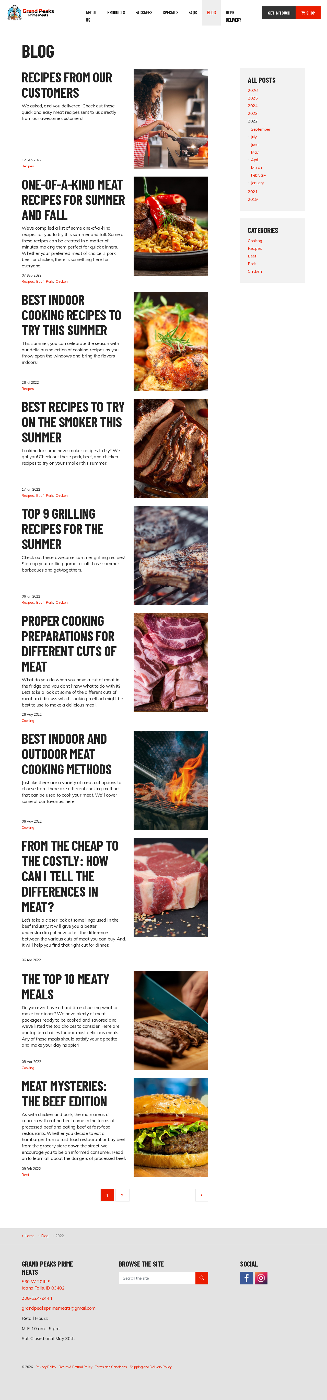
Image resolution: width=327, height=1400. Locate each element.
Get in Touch (279, 13)
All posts (261, 79)
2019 (253, 199)
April (255, 159)
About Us (91, 16)
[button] (201, 1278)
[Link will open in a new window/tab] (246, 1278)
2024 (253, 105)
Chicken (62, 281)
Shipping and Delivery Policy (151, 1367)
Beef (39, 281)
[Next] (201, 1195)
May (255, 152)
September (260, 129)
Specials (171, 12)
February (258, 175)
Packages (144, 12)
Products (116, 12)
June (254, 144)
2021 (253, 191)
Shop (310, 13)
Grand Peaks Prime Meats (30, 13)
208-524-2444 (37, 1298)
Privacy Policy (46, 1367)
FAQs (193, 12)
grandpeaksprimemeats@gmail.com (59, 1308)
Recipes (28, 166)
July (254, 136)
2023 (253, 113)
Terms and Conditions (111, 1367)
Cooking (28, 720)
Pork (49, 281)
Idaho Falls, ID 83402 (43, 1288)
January (257, 182)
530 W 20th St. (37, 1281)
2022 (253, 120)
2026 (253, 90)
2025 (253, 98)
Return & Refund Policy (75, 1367)
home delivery (233, 16)
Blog (211, 12)
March (256, 167)
